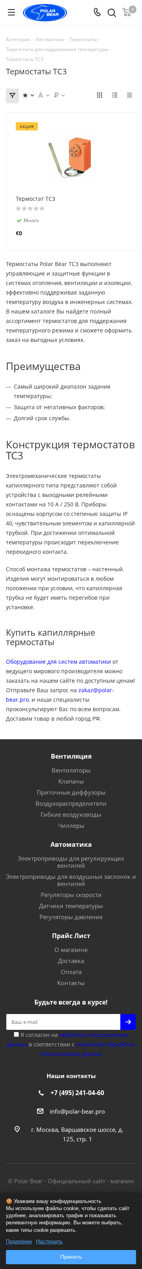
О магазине (71, 950)
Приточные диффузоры (71, 792)
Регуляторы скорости (71, 895)
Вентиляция (71, 756)
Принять (71, 1257)
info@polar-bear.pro (77, 1111)
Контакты (71, 983)
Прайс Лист (71, 935)
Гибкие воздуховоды (71, 814)
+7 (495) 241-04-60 (77, 1092)
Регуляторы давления (71, 917)
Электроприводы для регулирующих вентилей (71, 861)
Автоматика (71, 844)
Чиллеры (71, 825)
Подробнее (19, 1241)
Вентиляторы (71, 770)
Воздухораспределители (71, 803)
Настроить (49, 1241)
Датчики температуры (71, 906)
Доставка (71, 961)
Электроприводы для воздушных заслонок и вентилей (71, 880)
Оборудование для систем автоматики (58, 661)
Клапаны (71, 781)
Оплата (71, 972)
